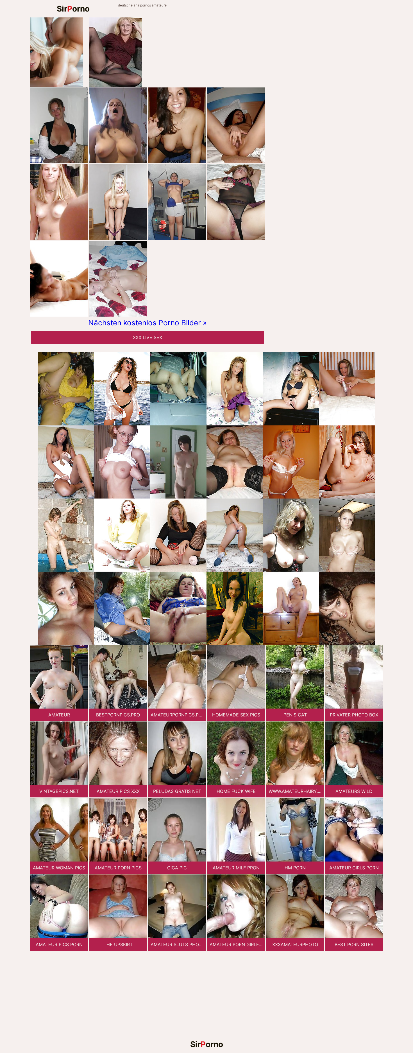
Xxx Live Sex (147, 337)
